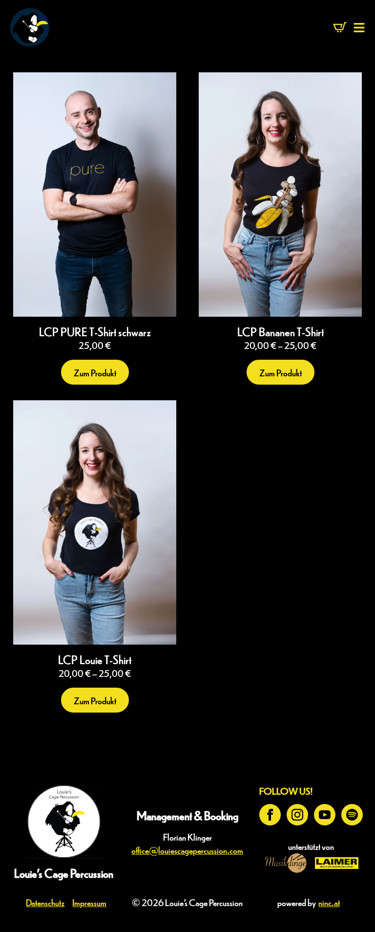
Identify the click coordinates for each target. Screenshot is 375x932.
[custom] (352, 814)
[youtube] (324, 814)
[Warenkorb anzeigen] (340, 27)
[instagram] (297, 814)
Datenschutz (45, 902)
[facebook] (270, 814)
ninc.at (329, 902)
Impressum (89, 902)
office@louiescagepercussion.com (187, 850)
